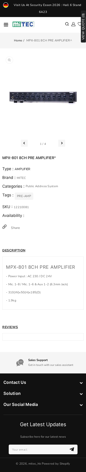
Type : (8, 168)
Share (15, 228)
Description (13, 250)
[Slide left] (24, 143)
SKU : (8, 206)
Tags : (8, 195)
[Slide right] (61, 143)
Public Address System (42, 186)
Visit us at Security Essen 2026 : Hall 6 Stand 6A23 (47, 8)
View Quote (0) (83, 26)
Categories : (14, 186)
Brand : (9, 177)
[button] (66, 24)
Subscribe (72, 449)
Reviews (10, 327)
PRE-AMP (24, 196)
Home (18, 40)
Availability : (13, 215)
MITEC (21, 178)
